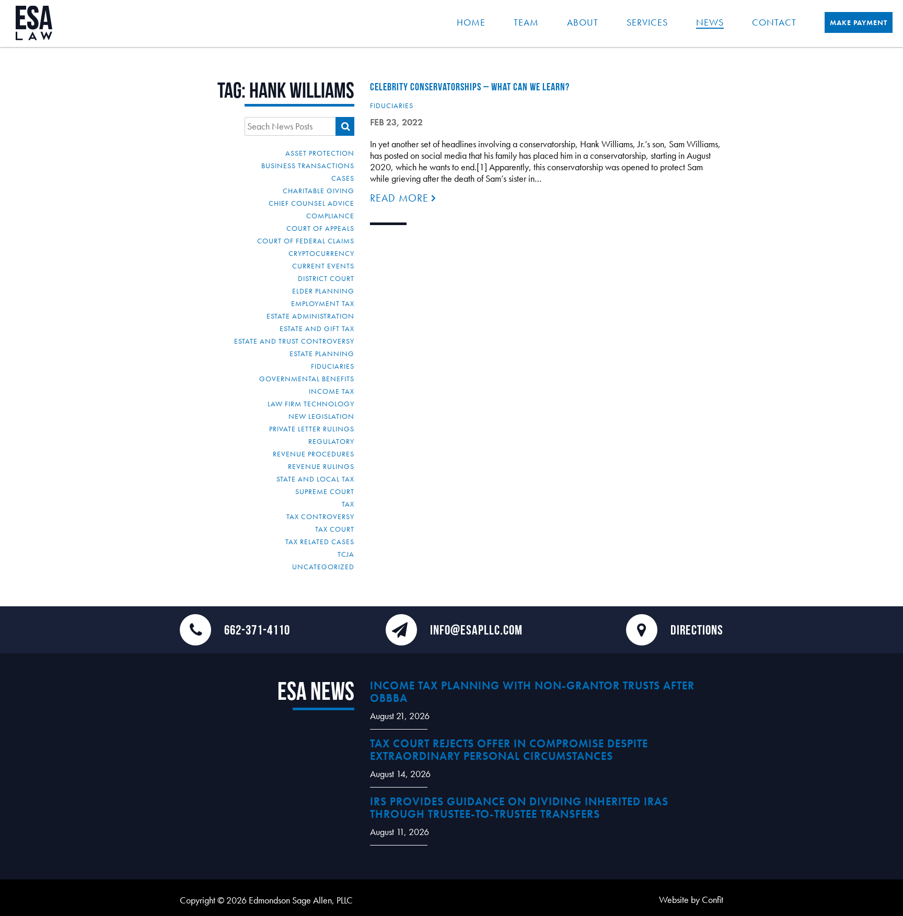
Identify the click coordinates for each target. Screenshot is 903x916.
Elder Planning (323, 291)
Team (526, 22)
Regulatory (331, 441)
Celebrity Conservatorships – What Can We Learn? (470, 86)
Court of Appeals (320, 228)
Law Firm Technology (311, 403)
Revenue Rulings (321, 466)
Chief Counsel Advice (311, 203)
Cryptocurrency (321, 253)
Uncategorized (323, 566)
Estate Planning (322, 353)
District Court (326, 278)
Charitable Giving (318, 190)
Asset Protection (319, 153)
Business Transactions (307, 165)
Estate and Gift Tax (317, 328)
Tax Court (334, 529)
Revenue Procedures (313, 454)
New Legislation (321, 416)
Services (647, 22)
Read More (401, 198)
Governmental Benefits (306, 378)
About (582, 22)
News (710, 22)
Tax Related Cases (319, 541)
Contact (774, 22)
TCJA (346, 554)
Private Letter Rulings (311, 428)
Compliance (330, 215)
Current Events (323, 266)
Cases (342, 178)
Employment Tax (322, 303)
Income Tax (331, 391)
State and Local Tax (315, 479)
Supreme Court (324, 491)
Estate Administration (310, 316)
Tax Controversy (320, 516)
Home (471, 22)
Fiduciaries (332, 366)
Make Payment (858, 22)
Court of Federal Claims (305, 240)
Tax (348, 504)
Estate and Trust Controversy (294, 341)
